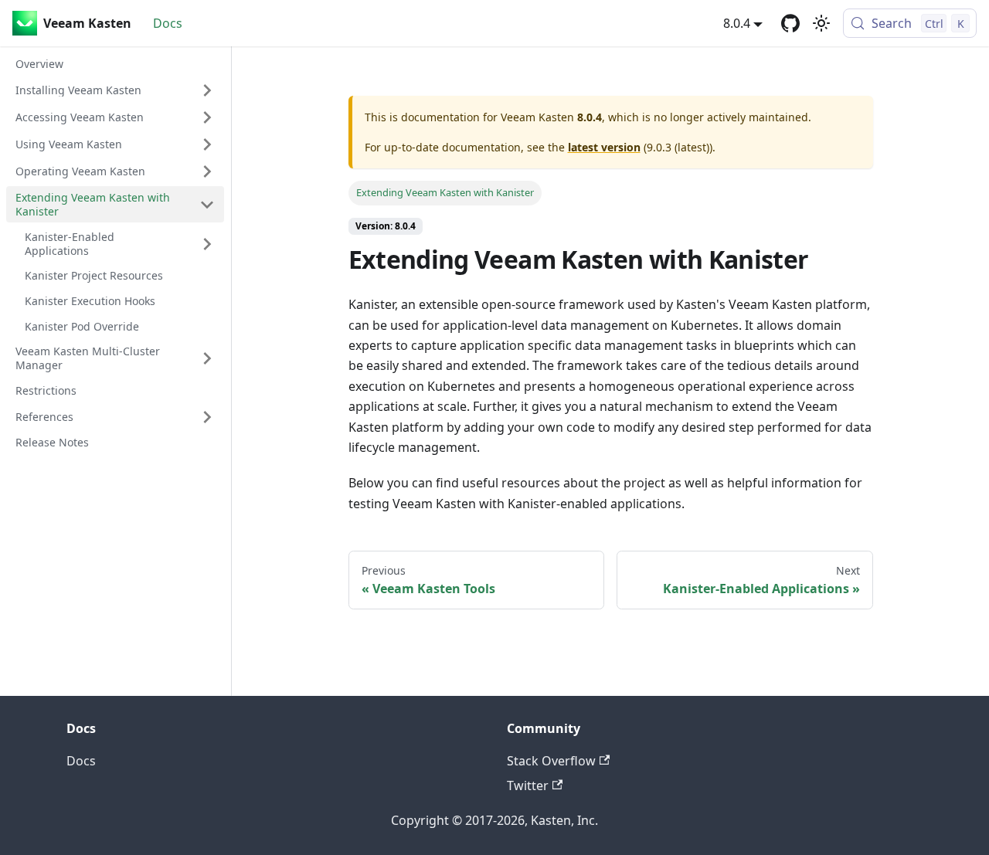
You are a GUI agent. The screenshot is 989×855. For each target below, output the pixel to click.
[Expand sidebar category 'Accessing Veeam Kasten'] (207, 117)
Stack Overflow (551, 760)
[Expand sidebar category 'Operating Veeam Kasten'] (207, 171)
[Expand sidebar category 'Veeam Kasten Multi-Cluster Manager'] (207, 359)
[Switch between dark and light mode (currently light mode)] (821, 23)
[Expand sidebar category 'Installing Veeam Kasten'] (207, 90)
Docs (167, 23)
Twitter (528, 785)
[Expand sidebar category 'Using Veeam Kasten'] (207, 144)
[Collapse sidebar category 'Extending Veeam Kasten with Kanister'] (207, 204)
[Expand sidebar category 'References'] (207, 417)
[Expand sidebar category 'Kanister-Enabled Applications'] (207, 244)
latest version (604, 147)
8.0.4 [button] (736, 23)
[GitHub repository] (790, 23)
